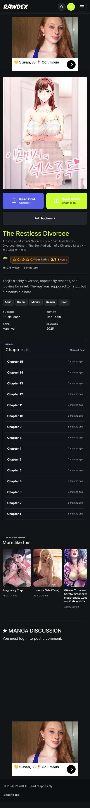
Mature (35, 302)
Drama (21, 302)
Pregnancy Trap (13, 590)
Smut (64, 302)
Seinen (50, 302)
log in (23, 638)
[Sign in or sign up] (71, 7)
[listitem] (45, 361)
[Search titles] (62, 7)
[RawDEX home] (15, 6)
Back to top (11, 794)
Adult (8, 302)
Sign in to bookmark (45, 218)
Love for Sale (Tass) (46, 590)
